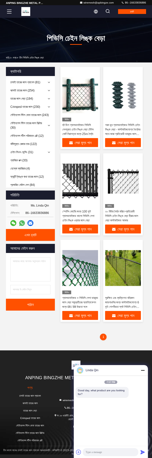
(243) (29, 115)
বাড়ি (8, 57)
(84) (22, 184)
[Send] (143, 452)
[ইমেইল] (30, 223)
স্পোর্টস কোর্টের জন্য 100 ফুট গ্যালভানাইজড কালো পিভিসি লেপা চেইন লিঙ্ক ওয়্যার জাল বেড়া (78, 216)
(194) (21, 98)
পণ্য (14, 57)
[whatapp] (22, 223)
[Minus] (143, 370)
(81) (25, 82)
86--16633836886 (135, 2)
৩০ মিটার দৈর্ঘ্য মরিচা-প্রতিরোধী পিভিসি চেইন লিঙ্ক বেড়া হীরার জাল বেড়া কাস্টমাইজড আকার (121, 216)
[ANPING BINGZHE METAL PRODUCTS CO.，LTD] (25, 11)
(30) (26, 125)
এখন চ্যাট (30, 235)
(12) (27, 135)
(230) (25, 106)
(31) (21, 152)
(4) (20, 168)
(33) (18, 160)
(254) (22, 90)
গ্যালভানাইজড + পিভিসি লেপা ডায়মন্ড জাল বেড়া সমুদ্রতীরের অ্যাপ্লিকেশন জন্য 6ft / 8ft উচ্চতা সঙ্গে (80, 302)
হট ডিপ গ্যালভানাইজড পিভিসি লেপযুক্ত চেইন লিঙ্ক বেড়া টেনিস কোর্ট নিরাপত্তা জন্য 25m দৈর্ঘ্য (78, 129)
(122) (23, 144)
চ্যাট (132, 11)
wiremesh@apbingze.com (98, 2)
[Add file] (78, 452)
